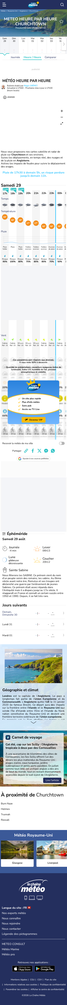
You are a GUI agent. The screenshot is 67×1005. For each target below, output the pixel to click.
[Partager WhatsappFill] (53, 451)
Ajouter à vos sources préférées (36, 458)
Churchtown (33, 11)
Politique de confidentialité (53, 984)
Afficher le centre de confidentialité (47, 989)
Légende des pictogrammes (19, 934)
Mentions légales (19, 979)
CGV (39, 979)
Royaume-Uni (12, 11)
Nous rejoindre (11, 923)
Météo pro (8, 954)
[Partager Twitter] (39, 451)
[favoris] (61, 21)
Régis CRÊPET (31, 85)
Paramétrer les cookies (17, 989)
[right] (63, 44)
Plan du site (50, 979)
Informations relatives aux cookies (20, 984)
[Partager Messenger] (46, 451)
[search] (62, 4)
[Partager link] (26, 451)
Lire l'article (52, 780)
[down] (33, 723)
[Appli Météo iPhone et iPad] (22, 969)
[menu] (4, 4)
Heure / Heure (32, 57)
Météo (3, 11)
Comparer (50, 57)
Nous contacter (11, 929)
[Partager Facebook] (33, 451)
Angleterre (23, 11)
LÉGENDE (11, 97)
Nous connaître (11, 918)
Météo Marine (10, 949)
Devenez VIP (35, 419)
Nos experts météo (14, 913)
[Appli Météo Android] (45, 969)
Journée (15, 57)
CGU (32, 979)
